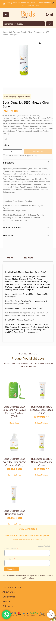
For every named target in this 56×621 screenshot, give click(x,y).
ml (6, 139)
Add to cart (38, 152)
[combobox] (24, 23)
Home (5, 32)
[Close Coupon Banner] (53, 2)
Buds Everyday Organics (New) (20, 32)
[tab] (10, 258)
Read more (14, 423)
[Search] (49, 23)
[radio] (6, 145)
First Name (9, 559)
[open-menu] (6, 14)
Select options (41, 423)
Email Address (11, 549)
